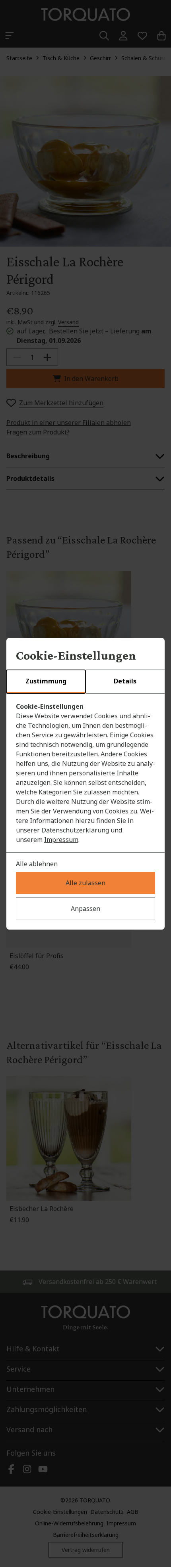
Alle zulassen (85, 882)
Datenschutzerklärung (75, 830)
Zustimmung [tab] (45, 681)
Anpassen (85, 908)
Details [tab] (125, 681)
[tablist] (85, 682)
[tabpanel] (85, 773)
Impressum (61, 839)
